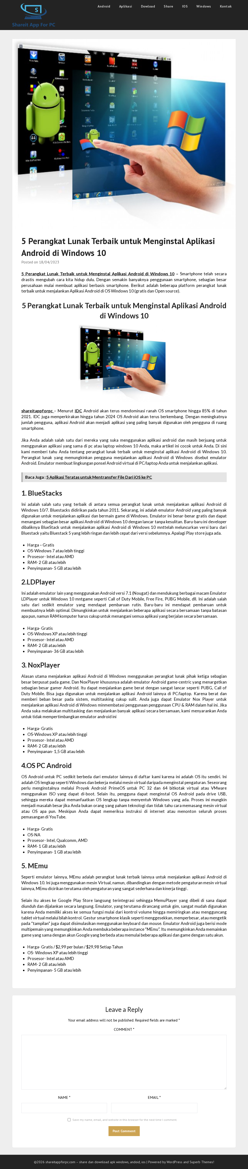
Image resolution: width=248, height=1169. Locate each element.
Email (154, 1097)
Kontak (226, 6)
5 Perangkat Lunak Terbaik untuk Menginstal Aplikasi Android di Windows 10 (97, 273)
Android (104, 6)
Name (64, 1097)
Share (168, 6)
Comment (124, 1029)
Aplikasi (125, 6)
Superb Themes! (202, 1162)
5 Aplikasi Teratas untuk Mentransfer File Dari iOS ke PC (99, 477)
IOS (185, 6)
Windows (203, 6)
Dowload (148, 6)
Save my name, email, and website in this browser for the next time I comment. (124, 1120)
